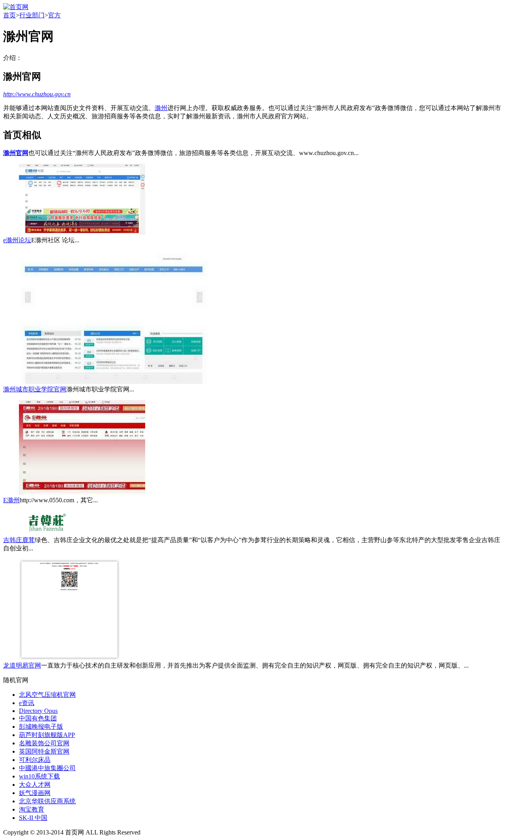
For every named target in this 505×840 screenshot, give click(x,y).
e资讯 (26, 703)
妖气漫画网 (34, 792)
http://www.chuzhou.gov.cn (37, 94)
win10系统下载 (39, 776)
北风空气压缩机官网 (47, 694)
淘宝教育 (31, 809)
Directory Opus (38, 710)
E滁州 (11, 500)
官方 (54, 15)
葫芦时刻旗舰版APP (47, 734)
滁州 (161, 108)
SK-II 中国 (33, 817)
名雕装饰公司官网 (44, 743)
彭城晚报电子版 (41, 726)
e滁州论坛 (17, 240)
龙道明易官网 (22, 665)
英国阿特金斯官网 (44, 751)
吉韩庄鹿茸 (19, 540)
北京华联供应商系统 (47, 801)
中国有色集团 (38, 718)
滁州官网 (15, 153)
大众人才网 (34, 784)
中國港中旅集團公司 (47, 768)
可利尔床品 (34, 759)
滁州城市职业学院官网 (34, 389)
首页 (9, 15)
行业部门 (32, 15)
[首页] (15, 7)
